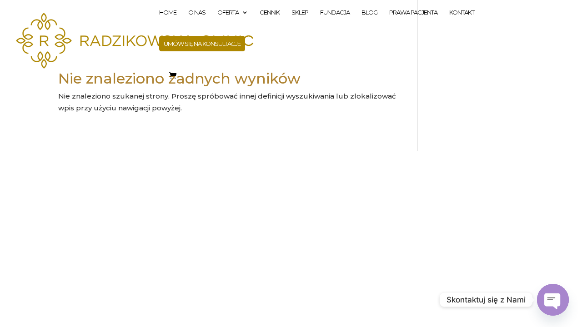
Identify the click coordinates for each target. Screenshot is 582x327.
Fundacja (335, 12)
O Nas (197, 12)
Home (167, 12)
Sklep (299, 12)
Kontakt (461, 12)
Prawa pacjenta (413, 12)
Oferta (228, 12)
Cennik (270, 12)
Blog (369, 12)
